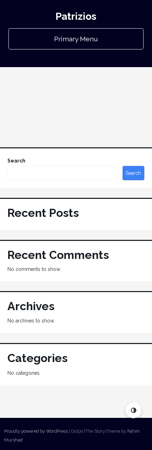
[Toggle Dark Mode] (133, 410)
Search (16, 161)
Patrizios (76, 16)
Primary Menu (76, 39)
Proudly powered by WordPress (36, 431)
